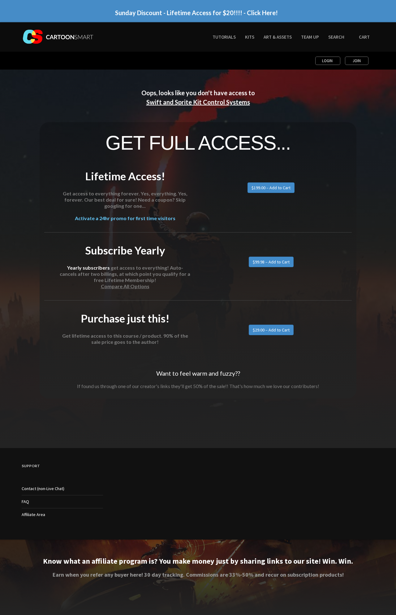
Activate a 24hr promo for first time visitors (125, 218)
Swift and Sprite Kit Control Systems (198, 102)
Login (327, 60)
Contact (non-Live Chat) (43, 488)
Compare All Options (125, 286)
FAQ (25, 501)
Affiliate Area (33, 514)
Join (356, 60)
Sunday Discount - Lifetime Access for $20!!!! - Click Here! (196, 12)
